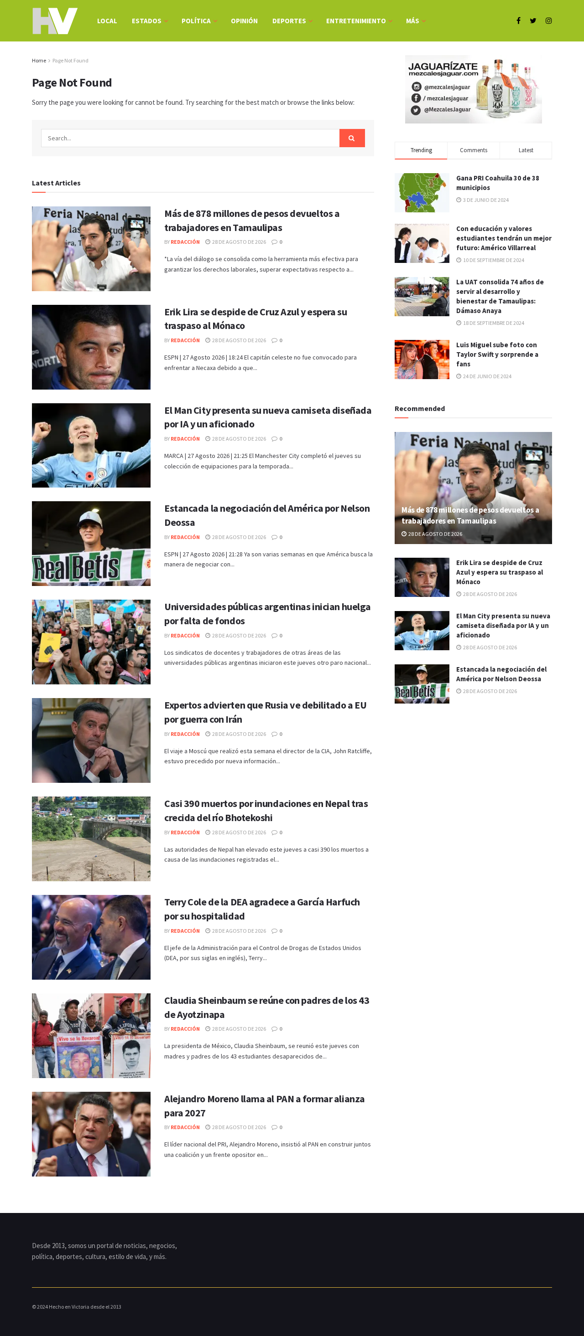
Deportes (289, 20)
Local (107, 20)
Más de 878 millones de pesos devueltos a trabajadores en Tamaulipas (470, 515)
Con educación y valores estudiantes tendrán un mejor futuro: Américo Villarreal (504, 238)
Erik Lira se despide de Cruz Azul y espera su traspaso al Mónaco (499, 572)
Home (39, 60)
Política (196, 20)
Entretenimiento (356, 20)
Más (412, 20)
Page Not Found (70, 60)
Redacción (185, 241)
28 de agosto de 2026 (238, 241)
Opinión (244, 20)
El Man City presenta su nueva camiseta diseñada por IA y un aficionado (503, 625)
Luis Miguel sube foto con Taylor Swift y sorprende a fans (497, 354)
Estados (147, 20)
